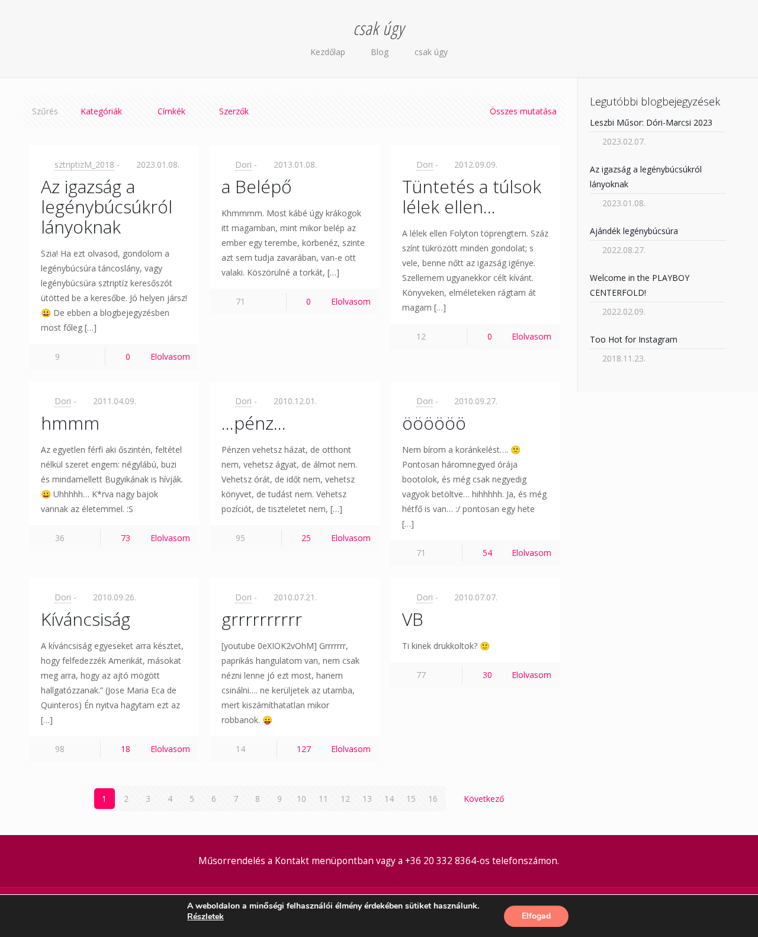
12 (345, 798)
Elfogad (536, 916)
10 (301, 798)
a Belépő (256, 186)
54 (487, 552)
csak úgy (431, 51)
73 (125, 537)
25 (306, 537)
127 (304, 748)
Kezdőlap (327, 51)
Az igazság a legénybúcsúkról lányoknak (106, 206)
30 (487, 674)
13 (367, 798)
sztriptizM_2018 (84, 164)
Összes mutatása (523, 111)
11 (323, 798)
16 (433, 798)
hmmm (70, 423)
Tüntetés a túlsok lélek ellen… (471, 196)
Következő (484, 798)
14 (389, 798)
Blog (379, 51)
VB (412, 619)
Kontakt (292, 861)
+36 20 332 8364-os (447, 861)
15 (411, 798)
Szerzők (234, 111)
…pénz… (253, 423)
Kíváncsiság (85, 619)
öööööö (434, 423)
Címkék (171, 111)
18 (125, 748)
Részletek (205, 917)
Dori (243, 164)
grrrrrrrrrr (261, 619)
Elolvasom (170, 356)
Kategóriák (101, 111)
